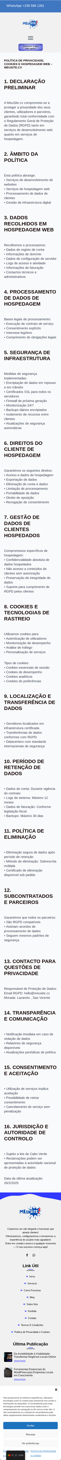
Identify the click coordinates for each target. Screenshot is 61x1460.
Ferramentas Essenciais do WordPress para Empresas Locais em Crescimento (33, 1372)
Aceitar (30, 1425)
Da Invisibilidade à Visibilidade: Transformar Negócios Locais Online (35, 1355)
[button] (56, 1389)
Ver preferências (30, 1443)
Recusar (30, 1434)
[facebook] (27, 1255)
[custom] (34, 1255)
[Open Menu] (30, 38)
